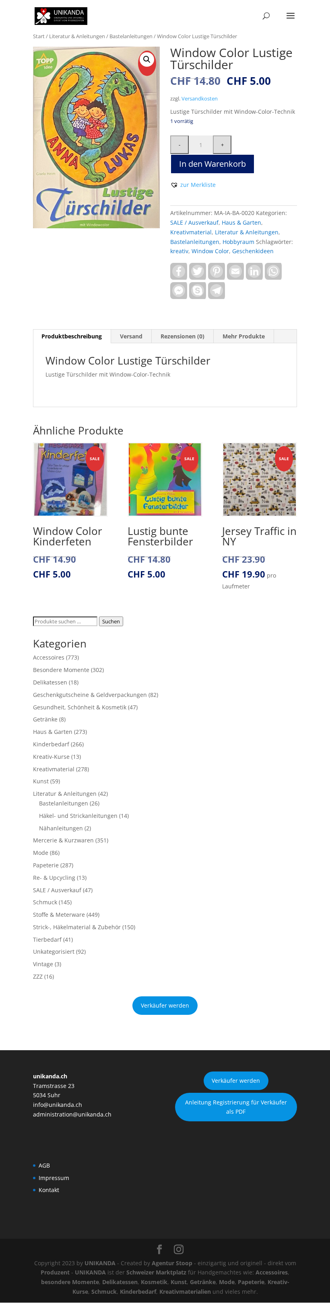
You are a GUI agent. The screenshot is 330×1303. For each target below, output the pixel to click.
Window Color (210, 251)
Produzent (55, 1272)
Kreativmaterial (191, 232)
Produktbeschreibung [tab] (71, 336)
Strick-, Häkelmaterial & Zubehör (77, 927)
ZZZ (38, 976)
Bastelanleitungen (131, 36)
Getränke (45, 719)
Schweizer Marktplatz (156, 1272)
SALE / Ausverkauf (194, 222)
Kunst (41, 781)
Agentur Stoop (172, 1263)
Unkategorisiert (53, 951)
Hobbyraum (238, 242)
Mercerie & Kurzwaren (63, 840)
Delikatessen (50, 682)
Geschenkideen (253, 251)
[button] (147, 59)
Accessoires (48, 657)
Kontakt (49, 1190)
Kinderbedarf (51, 744)
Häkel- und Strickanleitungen (78, 815)
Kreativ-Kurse (51, 756)
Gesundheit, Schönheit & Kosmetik (79, 707)
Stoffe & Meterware (59, 914)
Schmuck (45, 902)
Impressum (54, 1178)
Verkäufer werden (165, 1005)
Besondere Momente (61, 670)
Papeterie (46, 865)
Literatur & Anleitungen (77, 36)
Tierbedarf (47, 939)
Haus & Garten (241, 222)
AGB (44, 1165)
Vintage (43, 964)
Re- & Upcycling (54, 877)
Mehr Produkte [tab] (244, 336)
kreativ (179, 251)
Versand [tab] (131, 336)
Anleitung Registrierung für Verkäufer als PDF (236, 1107)
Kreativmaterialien (185, 1291)
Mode (40, 852)
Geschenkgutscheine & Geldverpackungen (90, 695)
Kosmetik (154, 1282)
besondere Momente (70, 1282)
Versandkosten (200, 98)
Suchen (111, 621)
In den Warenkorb (212, 163)
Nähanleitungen (61, 828)
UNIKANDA (100, 1263)
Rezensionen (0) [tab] (182, 336)
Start (39, 36)
